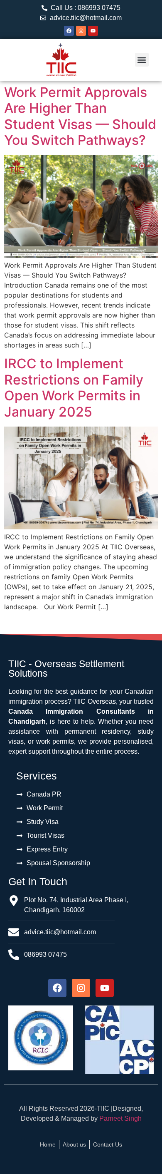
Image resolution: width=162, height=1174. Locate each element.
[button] (142, 60)
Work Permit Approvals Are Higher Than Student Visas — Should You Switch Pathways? (80, 116)
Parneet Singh (120, 1118)
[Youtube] (93, 31)
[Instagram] (81, 31)
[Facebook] (69, 31)
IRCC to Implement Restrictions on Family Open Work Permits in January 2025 (73, 387)
